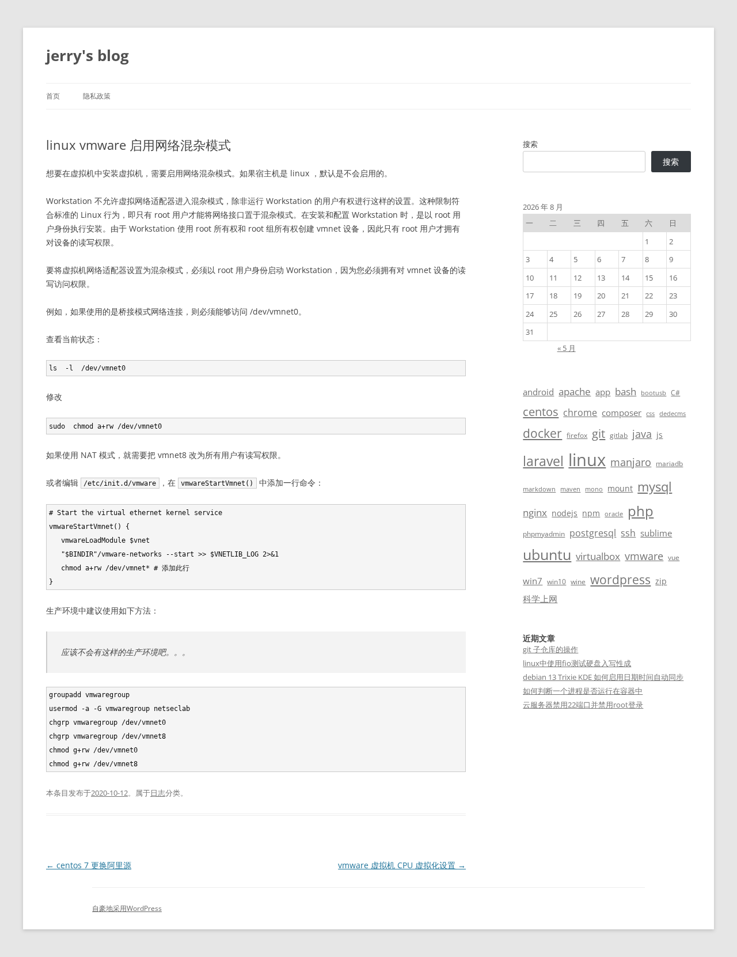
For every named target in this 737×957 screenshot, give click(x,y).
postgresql (592, 533)
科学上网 (540, 598)
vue (673, 557)
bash (625, 391)
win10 (556, 582)
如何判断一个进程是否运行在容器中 (583, 691)
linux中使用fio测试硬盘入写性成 (577, 663)
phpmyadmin (544, 534)
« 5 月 (566, 348)
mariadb (669, 463)
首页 (53, 96)
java (642, 434)
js (659, 434)
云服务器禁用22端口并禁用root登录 (583, 704)
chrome (580, 412)
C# (675, 393)
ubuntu (547, 554)
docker (542, 433)
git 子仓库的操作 (550, 649)
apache (575, 391)
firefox (577, 435)
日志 (157, 793)
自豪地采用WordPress (127, 908)
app (602, 392)
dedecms (672, 414)
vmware (644, 556)
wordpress (620, 579)
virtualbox (598, 556)
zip (661, 581)
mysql (654, 486)
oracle (614, 514)
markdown (539, 489)
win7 (532, 581)
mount (620, 488)
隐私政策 (97, 96)
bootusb (653, 393)
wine (578, 582)
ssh (628, 533)
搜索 (530, 144)
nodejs (565, 513)
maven (570, 489)
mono (594, 489)
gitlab (619, 435)
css (650, 414)
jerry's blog (87, 55)
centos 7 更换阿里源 (88, 865)
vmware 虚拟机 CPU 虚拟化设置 (402, 865)
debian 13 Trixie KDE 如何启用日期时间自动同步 (603, 677)
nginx (535, 512)
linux (587, 459)
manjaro (630, 462)
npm (591, 513)
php (641, 510)
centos (541, 411)
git (598, 433)
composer (621, 412)
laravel (543, 461)
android (538, 392)
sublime (656, 533)
